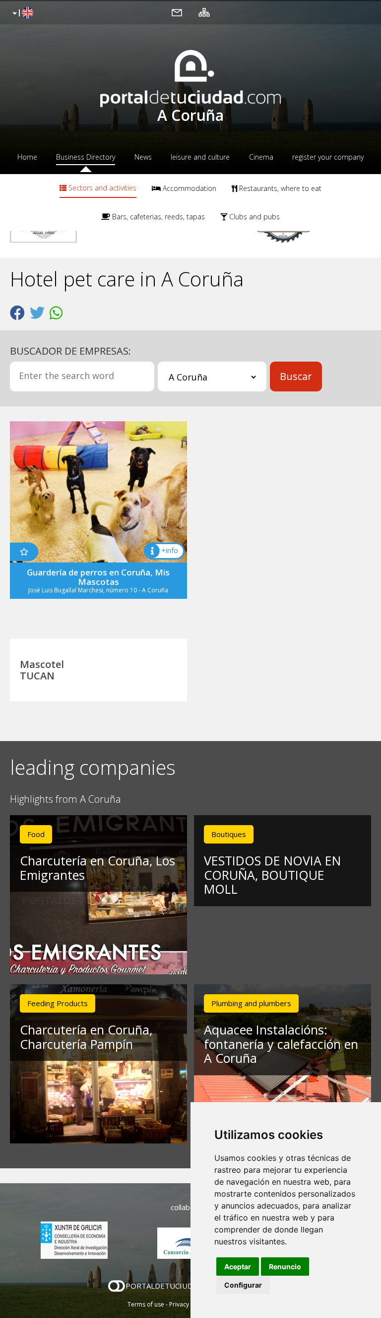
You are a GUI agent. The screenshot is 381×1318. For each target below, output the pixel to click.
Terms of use (145, 1304)
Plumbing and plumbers (251, 1003)
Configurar (243, 1285)
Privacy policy (188, 1304)
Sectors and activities (101, 187)
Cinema (261, 157)
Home (27, 157)
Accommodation (188, 188)
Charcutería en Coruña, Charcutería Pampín (86, 1036)
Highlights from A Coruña (65, 799)
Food (36, 834)
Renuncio (285, 1266)
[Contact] (177, 11)
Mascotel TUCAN (42, 670)
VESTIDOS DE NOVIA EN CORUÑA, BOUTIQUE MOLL (272, 875)
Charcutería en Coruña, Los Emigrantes (97, 867)
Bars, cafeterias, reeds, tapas (157, 216)
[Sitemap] (204, 11)
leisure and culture (200, 157)
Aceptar (237, 1266)
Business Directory (85, 157)
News (143, 157)
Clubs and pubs (253, 216)
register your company (328, 157)
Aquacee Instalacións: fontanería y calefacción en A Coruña (281, 1044)
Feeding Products (57, 1003)
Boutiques (228, 834)
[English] (21, 13)
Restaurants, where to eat (279, 188)
